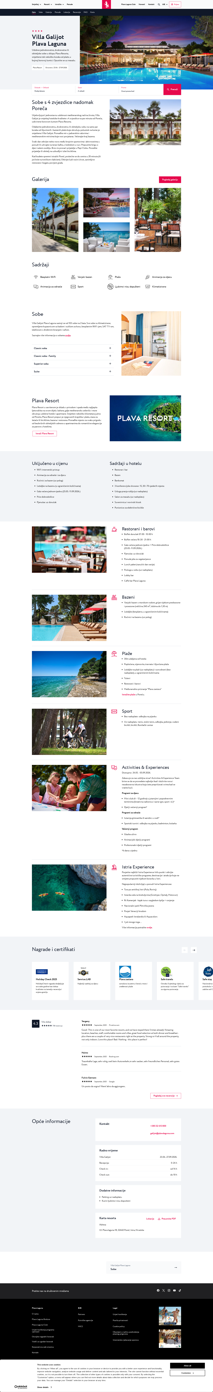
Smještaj (35, 4)
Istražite (58, 4)
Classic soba (40, 348)
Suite (36, 371)
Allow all (187, 1366)
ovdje (68, 335)
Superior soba (41, 364)
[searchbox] (138, 9)
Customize (186, 1373)
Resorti (47, 4)
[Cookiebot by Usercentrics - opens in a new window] (21, 1387)
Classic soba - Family (45, 356)
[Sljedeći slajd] (194, 950)
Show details (42, 1387)
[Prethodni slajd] (185, 950)
